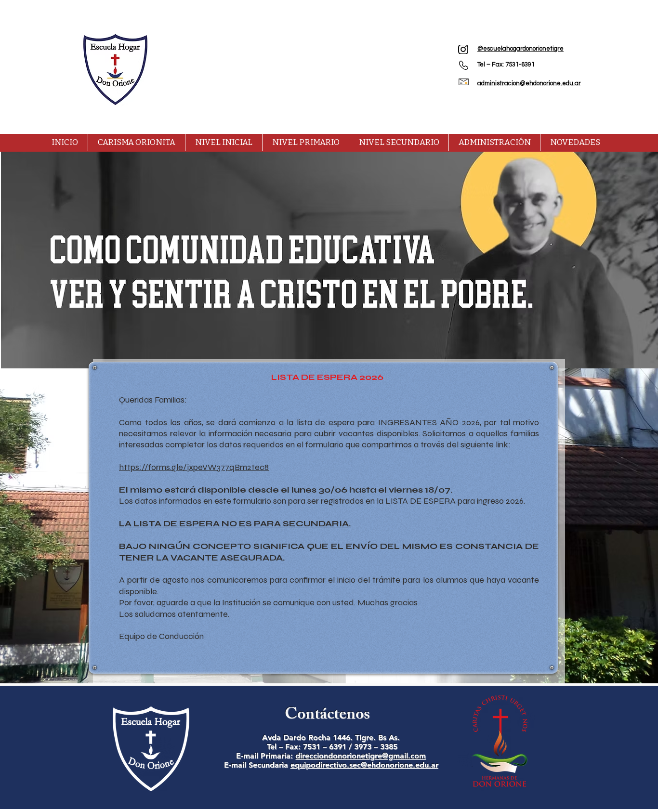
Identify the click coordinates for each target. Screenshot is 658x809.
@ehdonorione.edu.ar (399, 765)
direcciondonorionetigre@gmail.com (360, 755)
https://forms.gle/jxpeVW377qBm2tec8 (194, 467)
